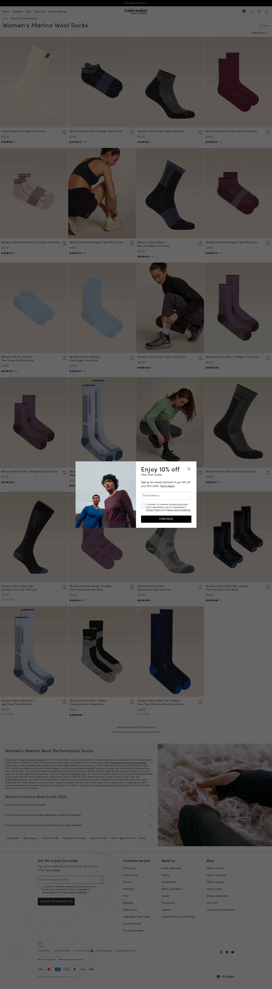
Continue (166, 519)
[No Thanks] (188, 468)
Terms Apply (167, 486)
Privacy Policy (153, 510)
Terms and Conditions (178, 510)
